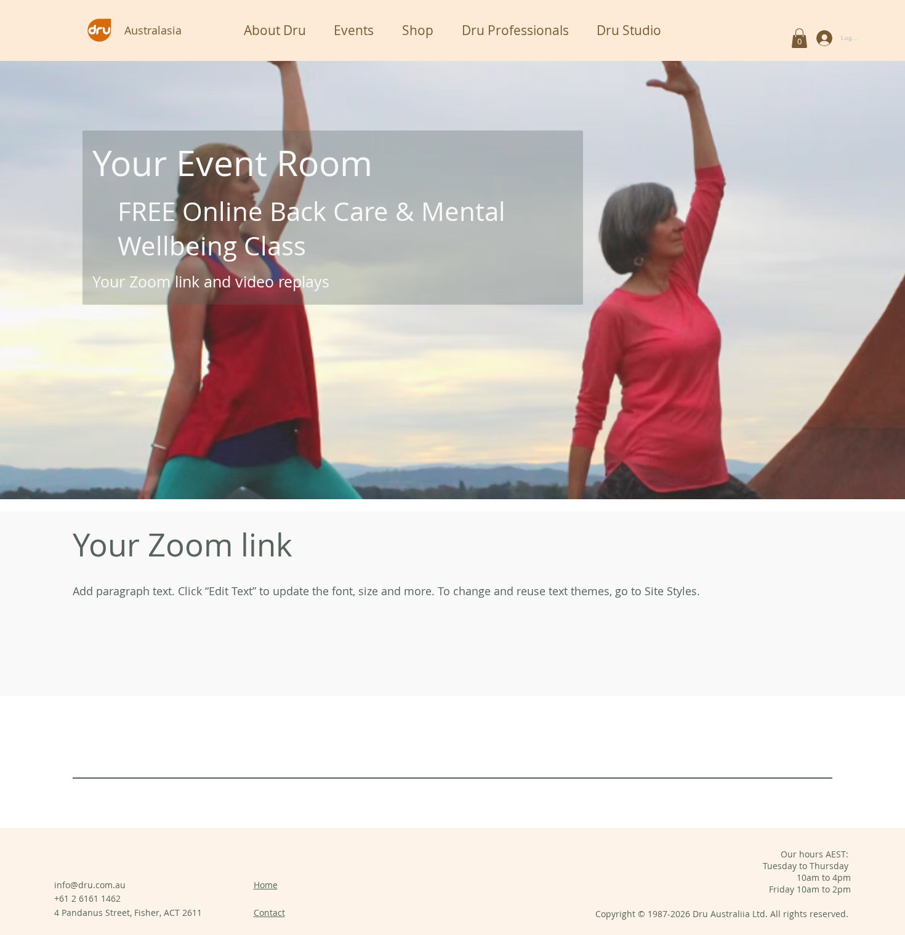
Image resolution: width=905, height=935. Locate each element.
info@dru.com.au (90, 885)
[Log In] (821, 38)
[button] (799, 38)
